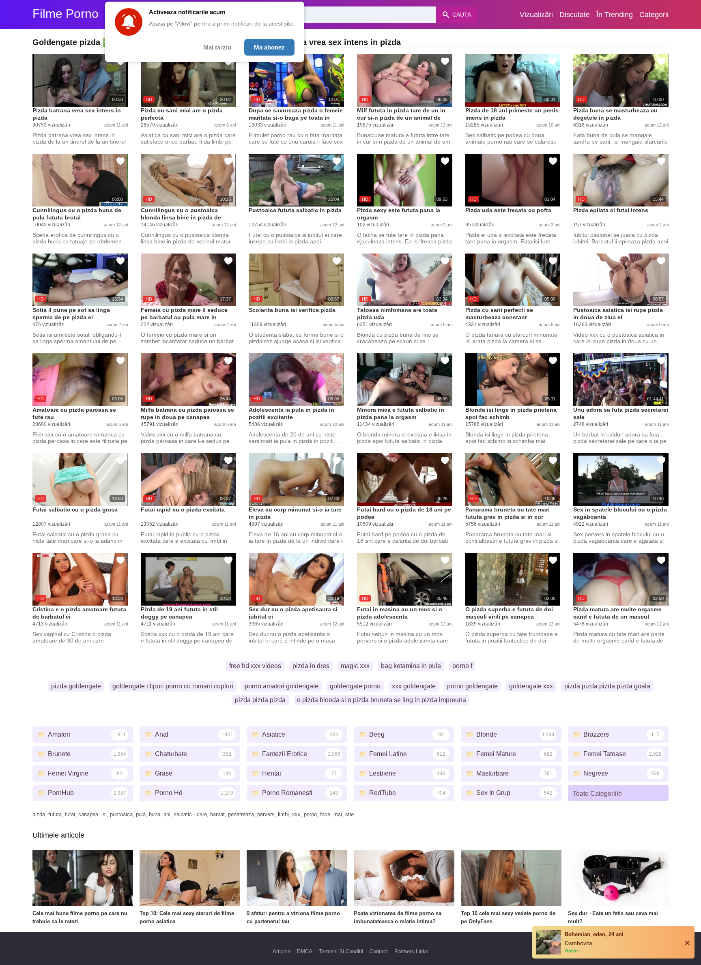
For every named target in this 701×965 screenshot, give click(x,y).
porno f (462, 665)
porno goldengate (472, 686)
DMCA (304, 951)
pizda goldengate (76, 686)
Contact (379, 951)
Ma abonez (269, 47)
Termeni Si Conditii (341, 951)
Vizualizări (536, 15)
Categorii (654, 15)
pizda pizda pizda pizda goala (607, 686)
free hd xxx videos (255, 665)
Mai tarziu (217, 47)
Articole (281, 951)
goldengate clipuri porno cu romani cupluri (172, 686)
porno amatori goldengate (281, 686)
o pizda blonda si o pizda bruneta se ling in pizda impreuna (381, 699)
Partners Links (411, 951)
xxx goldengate (414, 686)
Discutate (574, 15)
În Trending (614, 15)
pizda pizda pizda (260, 699)
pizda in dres (310, 665)
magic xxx (355, 665)
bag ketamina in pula (411, 665)
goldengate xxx (531, 686)
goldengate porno (355, 686)
